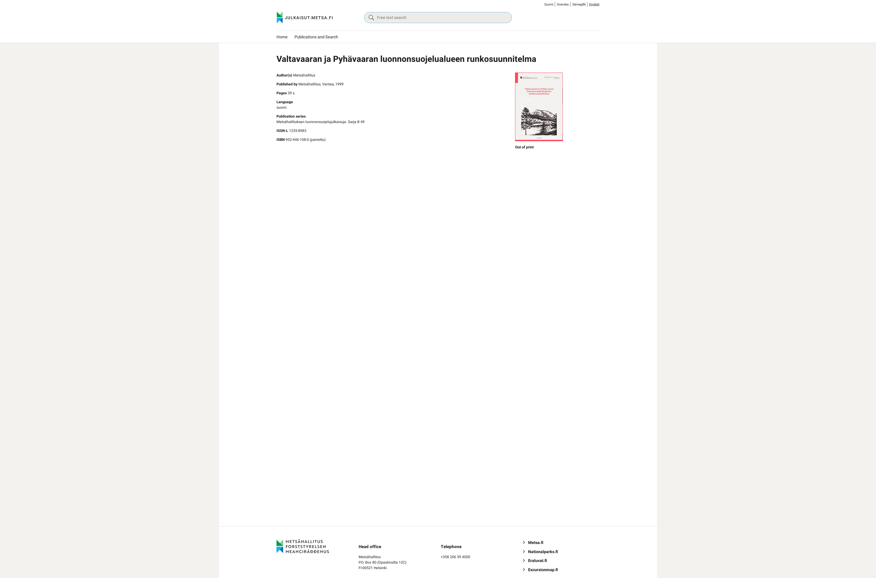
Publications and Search (316, 37)
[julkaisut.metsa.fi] (302, 546)
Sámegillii (579, 4)
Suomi (548, 4)
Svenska (563, 4)
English (594, 4)
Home (282, 37)
